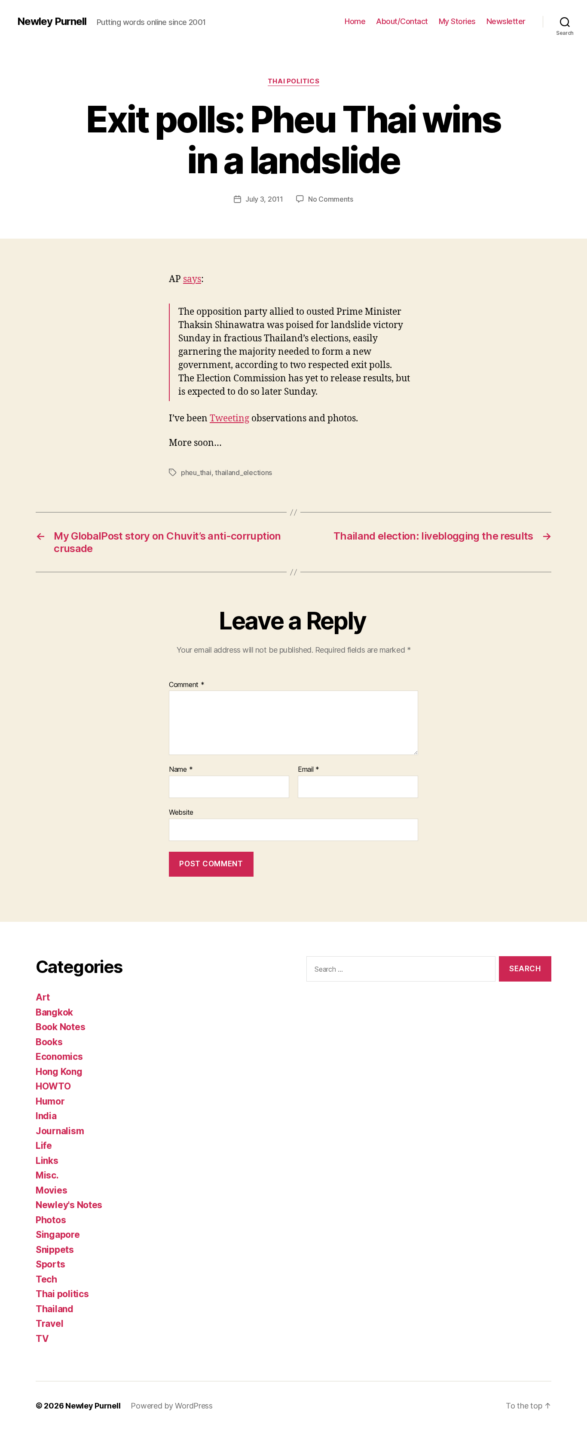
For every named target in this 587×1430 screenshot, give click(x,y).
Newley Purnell (51, 21)
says (192, 279)
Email (308, 769)
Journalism (60, 1131)
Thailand (54, 1309)
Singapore (58, 1234)
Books (49, 1042)
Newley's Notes (69, 1205)
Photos (51, 1220)
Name (181, 769)
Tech (46, 1279)
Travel (49, 1323)
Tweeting (229, 418)
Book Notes (60, 1027)
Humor (50, 1101)
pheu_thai (196, 472)
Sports (50, 1264)
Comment (187, 685)
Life (44, 1145)
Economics (59, 1056)
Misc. (47, 1175)
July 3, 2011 (264, 199)
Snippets (55, 1249)
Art (43, 997)
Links (47, 1160)
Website (181, 812)
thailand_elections (243, 472)
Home (355, 21)
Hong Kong (59, 1071)
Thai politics (293, 81)
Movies (51, 1190)
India (46, 1116)
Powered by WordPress (172, 1405)
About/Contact (402, 21)
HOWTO (53, 1086)
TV (42, 1338)
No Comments (330, 199)
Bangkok (54, 1012)
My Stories (457, 21)
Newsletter (506, 21)
